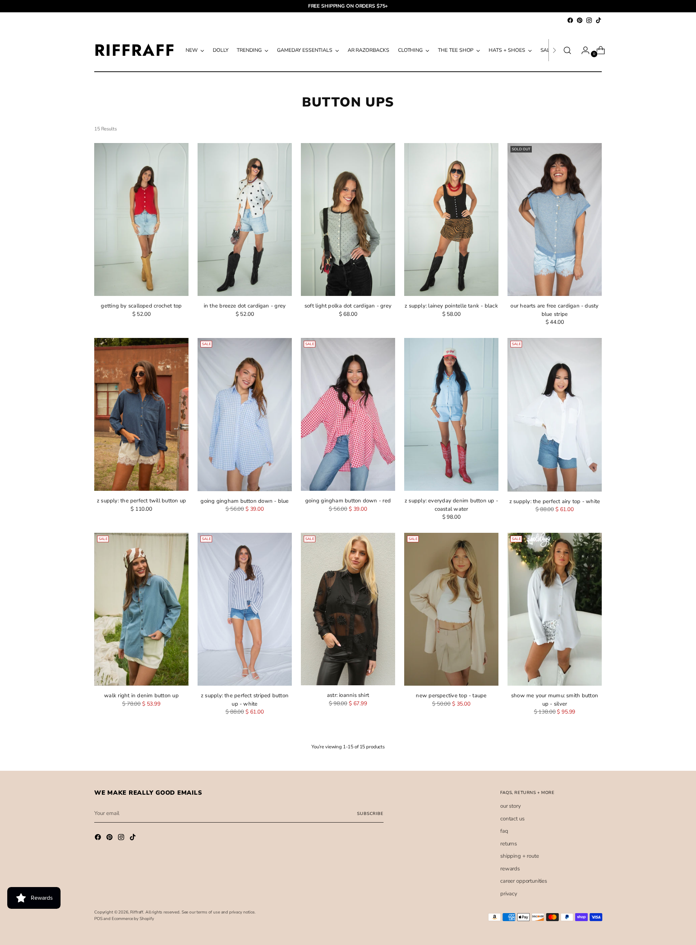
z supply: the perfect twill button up (141, 500)
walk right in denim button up (141, 695)
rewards (510, 868)
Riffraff (136, 912)
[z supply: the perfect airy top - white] (555, 415)
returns (508, 843)
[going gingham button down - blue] (245, 414)
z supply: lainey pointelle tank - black (451, 305)
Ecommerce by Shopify (133, 918)
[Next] (554, 50)
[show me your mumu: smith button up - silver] (555, 609)
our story (510, 806)
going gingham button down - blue (244, 501)
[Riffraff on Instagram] (589, 20)
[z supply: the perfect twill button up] (141, 414)
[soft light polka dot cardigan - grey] (348, 219)
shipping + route (519, 856)
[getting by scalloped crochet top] (141, 219)
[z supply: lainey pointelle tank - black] (451, 219)
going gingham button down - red (348, 500)
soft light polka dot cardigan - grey (348, 305)
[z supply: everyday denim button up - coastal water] (451, 414)
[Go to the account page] (582, 50)
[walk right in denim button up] (141, 609)
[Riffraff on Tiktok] (598, 20)
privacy (508, 893)
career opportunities (523, 881)
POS (98, 918)
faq (504, 831)
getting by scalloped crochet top (141, 305)
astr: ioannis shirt (348, 695)
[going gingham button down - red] (348, 414)
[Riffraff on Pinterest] (579, 20)
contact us (512, 818)
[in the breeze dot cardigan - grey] (245, 219)
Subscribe (370, 813)
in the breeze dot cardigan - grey (245, 305)
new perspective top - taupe (451, 695)
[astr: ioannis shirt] (348, 609)
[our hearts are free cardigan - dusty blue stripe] (555, 219)
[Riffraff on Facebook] (570, 20)
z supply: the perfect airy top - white (554, 501)
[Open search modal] (567, 50)
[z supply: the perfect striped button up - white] (245, 609)
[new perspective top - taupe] (451, 609)
